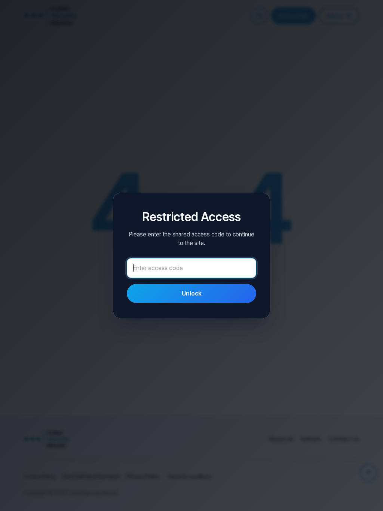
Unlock (192, 293)
